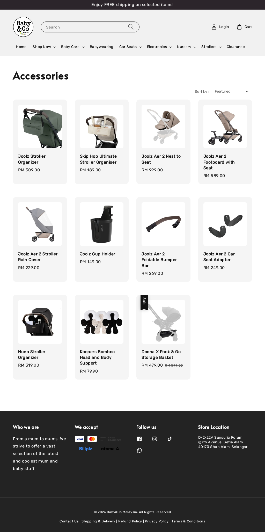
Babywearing (101, 47)
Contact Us (69, 521)
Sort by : (202, 91)
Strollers (208, 47)
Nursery (184, 47)
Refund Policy (130, 521)
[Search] (131, 27)
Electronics (157, 47)
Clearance (236, 47)
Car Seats (128, 47)
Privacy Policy (157, 521)
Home (21, 47)
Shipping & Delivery (98, 521)
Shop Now (42, 47)
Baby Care (70, 47)
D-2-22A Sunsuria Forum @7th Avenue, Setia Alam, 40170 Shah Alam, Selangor (223, 442)
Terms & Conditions (188, 521)
